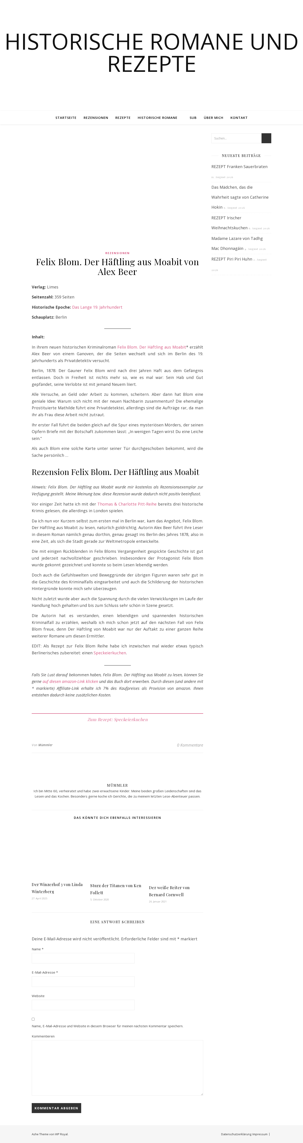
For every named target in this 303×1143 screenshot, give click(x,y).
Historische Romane (157, 117)
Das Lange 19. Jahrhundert (97, 307)
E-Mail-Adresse (45, 972)
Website (38, 996)
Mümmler (45, 745)
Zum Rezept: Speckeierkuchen (117, 719)
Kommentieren (43, 1036)
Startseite (66, 117)
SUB (193, 117)
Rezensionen (96, 117)
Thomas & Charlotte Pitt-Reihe (127, 504)
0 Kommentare (190, 745)
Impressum (260, 1134)
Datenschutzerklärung (236, 1134)
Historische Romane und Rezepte (151, 52)
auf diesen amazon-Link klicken (70, 681)
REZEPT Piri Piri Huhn (231, 259)
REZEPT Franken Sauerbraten (239, 166)
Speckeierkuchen (110, 652)
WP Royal (61, 1134)
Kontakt (239, 117)
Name (37, 949)
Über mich (213, 117)
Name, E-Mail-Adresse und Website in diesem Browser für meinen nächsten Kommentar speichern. (107, 1026)
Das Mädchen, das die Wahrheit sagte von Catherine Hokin (240, 197)
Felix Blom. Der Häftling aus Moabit (151, 347)
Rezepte (123, 117)
